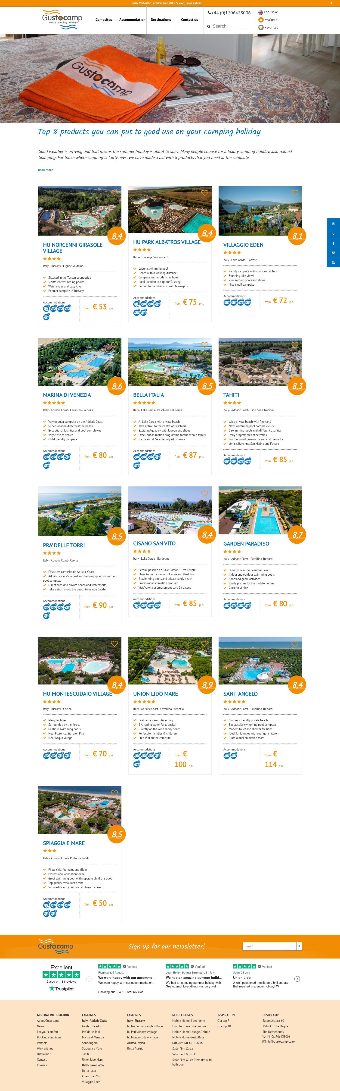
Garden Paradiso (92, 1026)
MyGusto (271, 20)
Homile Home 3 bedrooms (189, 1026)
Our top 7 (223, 1020)
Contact (41, 1059)
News (40, 1026)
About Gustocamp (48, 1020)
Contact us (189, 19)
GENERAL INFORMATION (53, 1015)
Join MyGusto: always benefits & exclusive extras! (167, 3)
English (269, 12)
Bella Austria (135, 1048)
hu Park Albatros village (142, 1032)
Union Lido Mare (92, 1059)
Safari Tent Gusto (182, 1048)
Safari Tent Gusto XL (184, 1054)
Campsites (104, 19)
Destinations (161, 19)
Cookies (42, 1065)
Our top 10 (224, 1026)
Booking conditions (49, 1037)
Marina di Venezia (93, 1037)
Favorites (271, 27)
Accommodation (132, 19)
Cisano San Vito (91, 1076)
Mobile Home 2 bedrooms (188, 1020)
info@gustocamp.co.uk (280, 1041)
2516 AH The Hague (275, 1026)
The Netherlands (273, 1032)
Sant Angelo (90, 1043)
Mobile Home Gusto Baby (188, 1037)
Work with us (45, 1048)
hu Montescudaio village (142, 1037)
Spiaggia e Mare (92, 1048)
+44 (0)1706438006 (231, 13)
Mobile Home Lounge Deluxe (191, 1032)
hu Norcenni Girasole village (145, 1026)
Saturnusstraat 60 (273, 1020)
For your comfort (47, 1032)
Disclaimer (43, 1054)
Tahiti (85, 1054)
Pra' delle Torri (91, 1032)
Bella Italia (89, 1070)
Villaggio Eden (91, 1082)
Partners (42, 1043)
